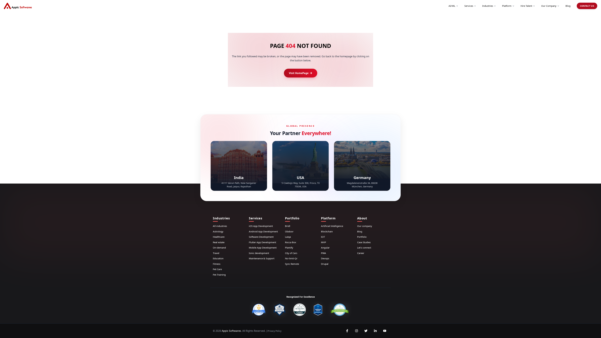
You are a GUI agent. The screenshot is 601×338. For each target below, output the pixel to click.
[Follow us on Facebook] (347, 330)
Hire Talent (526, 5)
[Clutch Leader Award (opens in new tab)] (299, 309)
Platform (506, 5)
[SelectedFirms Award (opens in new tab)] (339, 309)
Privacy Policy (274, 330)
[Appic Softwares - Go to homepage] (18, 6)
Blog (567, 5)
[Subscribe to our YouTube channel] (384, 330)
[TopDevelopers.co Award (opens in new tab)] (279, 309)
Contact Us (587, 5)
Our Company (548, 5)
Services (468, 5)
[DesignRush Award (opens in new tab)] (318, 309)
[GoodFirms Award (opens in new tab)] (259, 309)
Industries (487, 5)
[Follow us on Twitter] (365, 330)
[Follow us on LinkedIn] (375, 330)
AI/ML (452, 5)
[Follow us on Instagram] (356, 330)
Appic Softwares (231, 331)
